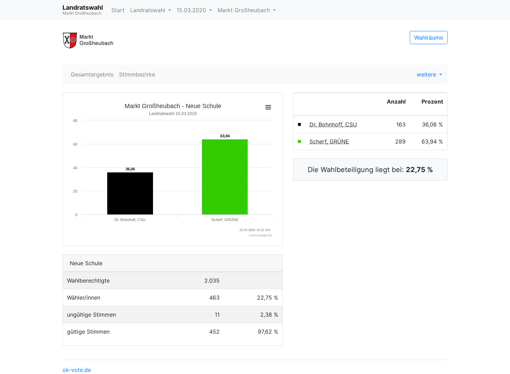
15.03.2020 (192, 10)
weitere (427, 74)
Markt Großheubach (245, 10)
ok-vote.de (76, 369)
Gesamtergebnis (92, 74)
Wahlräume (428, 37)
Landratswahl (148, 10)
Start (118, 10)
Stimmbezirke (137, 74)
